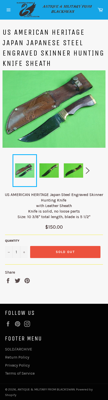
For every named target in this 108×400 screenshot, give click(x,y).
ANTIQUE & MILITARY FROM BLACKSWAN (46, 389)
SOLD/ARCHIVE (18, 349)
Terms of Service (20, 373)
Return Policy (17, 357)
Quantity (12, 240)
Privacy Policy (17, 365)
